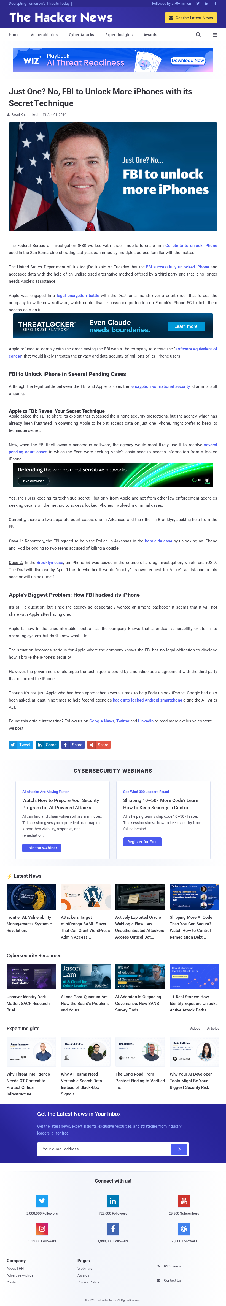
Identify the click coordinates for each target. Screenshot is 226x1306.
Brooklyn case (50, 562)
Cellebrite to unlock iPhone (191, 245)
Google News (101, 721)
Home (14, 34)
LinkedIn (146, 721)
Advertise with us (20, 1275)
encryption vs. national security (160, 386)
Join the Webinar (41, 848)
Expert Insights (119, 34)
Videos (195, 1028)
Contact (13, 1282)
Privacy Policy (88, 1282)
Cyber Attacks (81, 34)
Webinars (84, 1268)
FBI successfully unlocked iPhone (177, 267)
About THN (15, 1268)
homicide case (158, 541)
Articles (213, 1028)
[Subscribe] (179, 1149)
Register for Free (142, 841)
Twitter (122, 721)
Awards (150, 34)
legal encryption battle (78, 295)
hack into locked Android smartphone (147, 700)
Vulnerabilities (44, 34)
